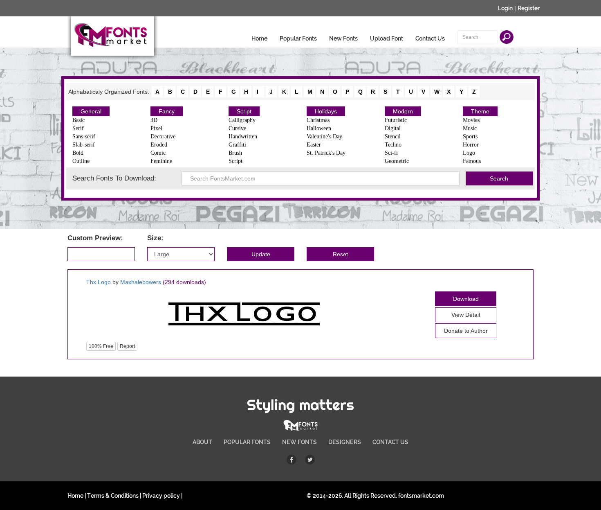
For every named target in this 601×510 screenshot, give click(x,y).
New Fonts (343, 38)
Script (244, 111)
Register (529, 8)
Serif (78, 128)
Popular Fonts (298, 38)
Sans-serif (83, 136)
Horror (471, 145)
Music (470, 128)
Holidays (326, 111)
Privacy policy (161, 495)
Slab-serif (83, 145)
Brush (235, 153)
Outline (81, 161)
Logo (469, 153)
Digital (393, 128)
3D (153, 120)
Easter (314, 145)
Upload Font (386, 38)
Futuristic (396, 120)
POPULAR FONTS (247, 442)
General (91, 111)
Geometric (397, 161)
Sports (470, 136)
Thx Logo (98, 282)
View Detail (465, 314)
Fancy (167, 111)
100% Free (101, 346)
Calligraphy (242, 120)
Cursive (237, 128)
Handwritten (243, 136)
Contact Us (430, 38)
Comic (158, 153)
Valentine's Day (324, 136)
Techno (393, 145)
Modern (403, 111)
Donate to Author (466, 330)
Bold (77, 153)
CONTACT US (390, 442)
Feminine (161, 161)
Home (259, 38)
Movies (471, 120)
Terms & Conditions (113, 495)
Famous (472, 161)
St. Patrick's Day (326, 153)
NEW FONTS (299, 442)
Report (127, 346)
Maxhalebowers (140, 282)
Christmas (318, 120)
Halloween (319, 128)
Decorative (162, 136)
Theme (480, 111)
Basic (78, 120)
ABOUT (202, 442)
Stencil (393, 136)
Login (505, 8)
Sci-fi (391, 153)
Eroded (158, 145)
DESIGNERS (344, 442)
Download (466, 299)
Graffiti (237, 145)
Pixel (156, 128)
